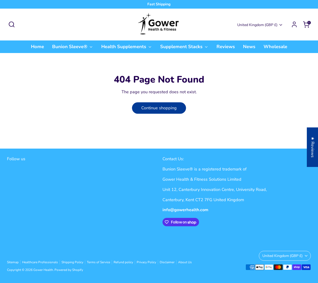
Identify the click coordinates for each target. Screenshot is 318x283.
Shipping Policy (72, 262)
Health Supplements (124, 46)
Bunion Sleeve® (70, 46)
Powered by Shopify (68, 270)
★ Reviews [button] (312, 147)
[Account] (294, 24)
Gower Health (43, 270)
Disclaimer (167, 262)
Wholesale (275, 46)
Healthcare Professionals (40, 262)
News (249, 46)
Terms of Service (98, 262)
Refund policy (123, 262)
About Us (185, 262)
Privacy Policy (146, 262)
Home (37, 46)
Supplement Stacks (182, 46)
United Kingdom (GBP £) (257, 24)
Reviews (226, 46)
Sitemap (13, 262)
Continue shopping (159, 108)
